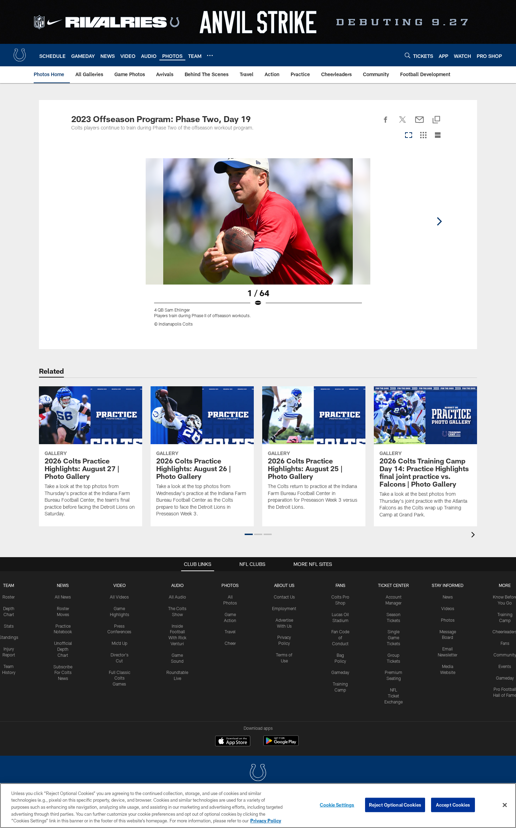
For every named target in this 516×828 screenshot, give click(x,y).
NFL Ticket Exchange (393, 695)
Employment (284, 608)
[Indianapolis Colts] (258, 773)
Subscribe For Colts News (62, 672)
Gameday (340, 672)
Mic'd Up (119, 643)
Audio (177, 585)
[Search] (407, 55)
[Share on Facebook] (385, 123)
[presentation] (474, 535)
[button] (248, 534)
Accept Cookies (453, 805)
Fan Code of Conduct (340, 637)
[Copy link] (436, 120)
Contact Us (284, 596)
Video (119, 585)
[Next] (439, 221)
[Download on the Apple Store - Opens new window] (233, 742)
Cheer (230, 643)
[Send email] (419, 123)
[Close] (504, 805)
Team (8, 585)
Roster (8, 596)
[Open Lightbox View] (258, 246)
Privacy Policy (265, 820)
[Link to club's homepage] (19, 55)
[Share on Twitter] (402, 123)
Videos (447, 608)
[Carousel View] (409, 135)
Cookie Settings (337, 805)
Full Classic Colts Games (119, 678)
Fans (505, 643)
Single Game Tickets (393, 637)
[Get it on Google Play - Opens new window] (281, 744)
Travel (230, 631)
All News (63, 596)
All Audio (177, 596)
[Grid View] (423, 135)
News (63, 585)
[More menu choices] (210, 55)
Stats (9, 625)
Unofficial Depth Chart (63, 649)
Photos (230, 585)
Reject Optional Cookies (395, 805)
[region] (258, 805)
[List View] (438, 135)
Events (504, 666)
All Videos (119, 596)
